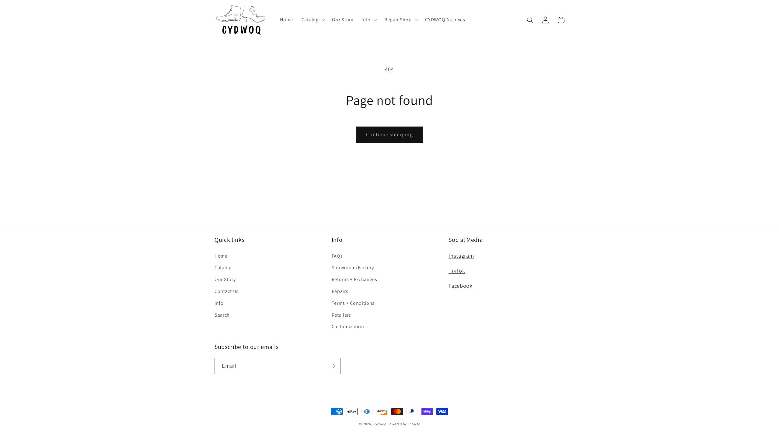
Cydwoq (379, 424)
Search (222, 315)
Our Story (225, 279)
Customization (348, 326)
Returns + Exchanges (354, 279)
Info (219, 303)
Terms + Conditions (353, 303)
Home (221, 256)
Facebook (461, 285)
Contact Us (227, 291)
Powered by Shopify (403, 424)
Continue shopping (389, 134)
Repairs (340, 291)
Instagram (461, 255)
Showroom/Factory (353, 267)
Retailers (341, 315)
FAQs (337, 256)
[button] (312, 19)
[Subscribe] (332, 366)
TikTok (457, 270)
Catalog (223, 267)
